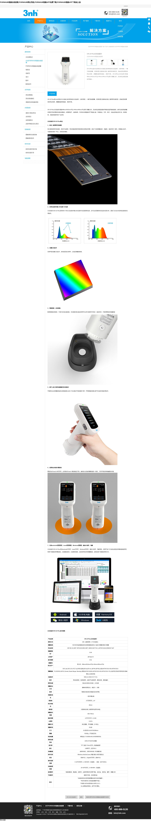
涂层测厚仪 (29, 120)
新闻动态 (51, 21)
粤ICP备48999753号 (82, 814)
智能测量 (27, 158)
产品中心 (40, 21)
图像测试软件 (30, 138)
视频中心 (109, 21)
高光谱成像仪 (30, 98)
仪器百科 (63, 21)
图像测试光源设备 (31, 134)
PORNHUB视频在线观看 (33, 66)
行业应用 (74, 21)
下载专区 (97, 21)
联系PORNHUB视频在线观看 (120, 21)
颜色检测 (27, 52)
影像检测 (27, 129)
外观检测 (27, 107)
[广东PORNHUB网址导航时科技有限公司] (31, 13)
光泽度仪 (28, 116)
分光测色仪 (29, 57)
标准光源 (27, 144)
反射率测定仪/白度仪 (32, 123)
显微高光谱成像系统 (32, 102)
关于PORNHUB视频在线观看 (54, 806)
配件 (27, 80)
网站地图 (3, 820)
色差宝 (28, 73)
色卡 (27, 77)
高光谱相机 (29, 95)
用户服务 (86, 21)
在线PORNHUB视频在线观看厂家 (96, 46)
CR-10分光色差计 (71, 797)
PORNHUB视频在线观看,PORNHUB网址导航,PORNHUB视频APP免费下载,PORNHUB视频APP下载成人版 (40, 2)
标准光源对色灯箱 (31, 149)
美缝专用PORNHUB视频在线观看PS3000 (97, 797)
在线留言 (126, 6)
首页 (28, 21)
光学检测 (27, 89)
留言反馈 (79, 806)
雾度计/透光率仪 (31, 113)
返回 (81, 797)
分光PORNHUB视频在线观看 (34, 61)
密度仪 (28, 69)
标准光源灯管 (30, 152)
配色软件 (28, 84)
